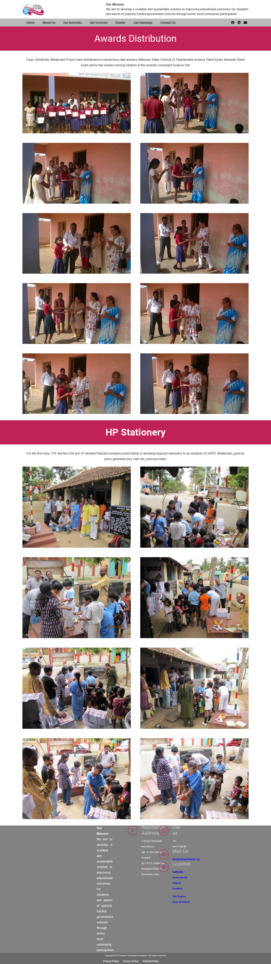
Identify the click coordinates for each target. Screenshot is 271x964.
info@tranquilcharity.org (186, 859)
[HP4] (194, 688)
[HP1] (194, 778)
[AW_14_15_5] (76, 383)
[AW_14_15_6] (194, 313)
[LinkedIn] (239, 22)
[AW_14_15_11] (76, 173)
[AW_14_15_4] (194, 383)
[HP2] (76, 778)
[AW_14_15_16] (76, 103)
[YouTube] (245, 22)
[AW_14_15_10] (194, 173)
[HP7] (76, 597)
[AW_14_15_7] (76, 313)
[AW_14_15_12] (194, 103)
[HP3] (76, 688)
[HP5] (194, 597)
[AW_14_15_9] (76, 243)
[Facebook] (233, 22)
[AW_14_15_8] (194, 243)
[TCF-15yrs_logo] (33, 9)
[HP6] (194, 507)
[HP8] (76, 507)
